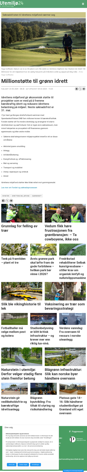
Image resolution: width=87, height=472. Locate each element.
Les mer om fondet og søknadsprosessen (19, 187)
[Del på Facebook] (76, 89)
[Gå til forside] (11, 4)
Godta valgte (23, 464)
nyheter (5, 196)
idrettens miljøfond (21, 196)
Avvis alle (12, 464)
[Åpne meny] (83, 4)
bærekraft (37, 196)
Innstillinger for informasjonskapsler (73, 470)
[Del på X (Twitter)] (80, 89)
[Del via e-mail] (84, 89)
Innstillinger (35, 464)
